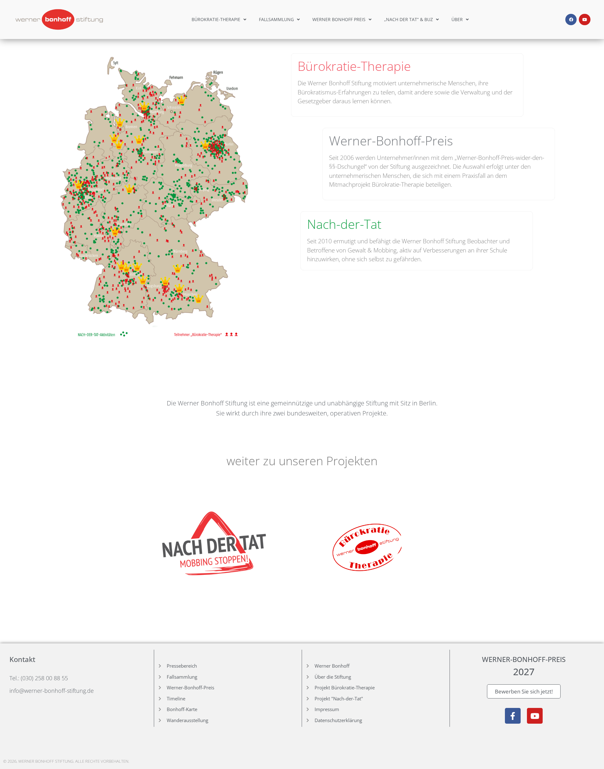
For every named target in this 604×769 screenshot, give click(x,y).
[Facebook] (571, 19)
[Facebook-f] (513, 716)
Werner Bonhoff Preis (339, 19)
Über (457, 19)
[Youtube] (584, 19)
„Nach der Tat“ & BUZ (408, 19)
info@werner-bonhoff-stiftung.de (51, 690)
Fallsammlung (276, 19)
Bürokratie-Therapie (216, 19)
